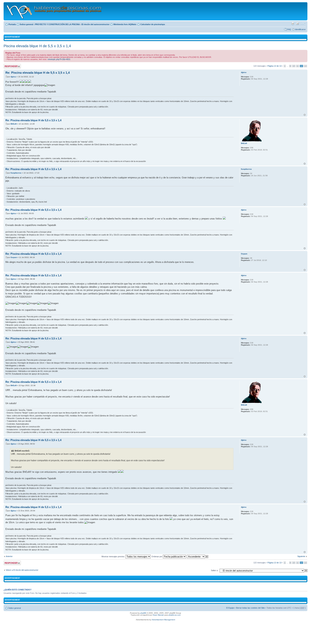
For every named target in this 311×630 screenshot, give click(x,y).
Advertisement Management (163, 620)
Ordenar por (157, 556)
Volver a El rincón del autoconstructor (22, 570)
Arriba (305, 115)
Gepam (14, 257)
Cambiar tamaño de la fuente (303, 23)
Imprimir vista (293, 23)
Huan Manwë (158, 615)
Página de (274, 66)
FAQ (289, 29)
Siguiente (301, 556)
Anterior (9, 556)
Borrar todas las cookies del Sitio (250, 608)
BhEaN (14, 124)
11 (298, 66)
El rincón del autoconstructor (95, 24)
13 (305, 66)
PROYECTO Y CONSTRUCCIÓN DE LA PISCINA (57, 24)
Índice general (26, 24)
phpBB (143, 613)
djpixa (13, 77)
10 (294, 66)
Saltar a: (214, 570)
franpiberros (16, 173)
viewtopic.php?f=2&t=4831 (59, 59)
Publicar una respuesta (9, 66)
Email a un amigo (297, 23)
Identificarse (300, 29)
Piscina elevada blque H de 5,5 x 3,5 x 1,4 (37, 46)
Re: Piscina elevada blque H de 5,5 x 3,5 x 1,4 (37, 72)
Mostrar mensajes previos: (113, 556)
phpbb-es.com (175, 615)
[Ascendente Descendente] (198, 556)
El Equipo (230, 608)
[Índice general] (54, 11)
